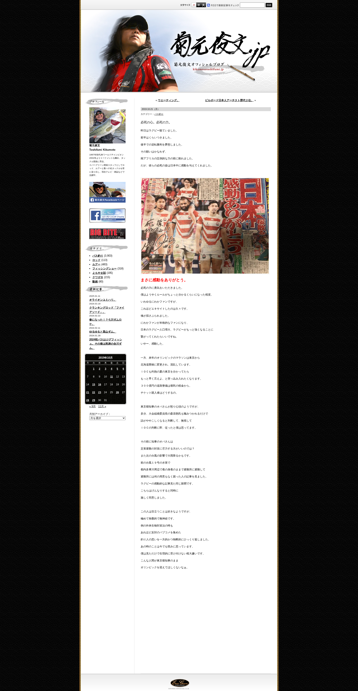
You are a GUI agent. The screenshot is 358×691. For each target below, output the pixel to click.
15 (93, 384)
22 (93, 392)
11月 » (102, 406)
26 (117, 392)
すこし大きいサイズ (198, 4)
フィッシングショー (104, 268)
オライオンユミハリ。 (102, 299)
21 (87, 392)
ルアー (96, 264)
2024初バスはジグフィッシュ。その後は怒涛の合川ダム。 (105, 344)
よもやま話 (99, 272)
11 (111, 376)
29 (93, 400)
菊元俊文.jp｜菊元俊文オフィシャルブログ (179, 51)
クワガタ (97, 277)
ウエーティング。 (168, 100)
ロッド (96, 260)
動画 (95, 281)
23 (99, 392)
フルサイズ (203, 4)
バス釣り (97, 255)
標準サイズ (193, 4)
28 (87, 400)
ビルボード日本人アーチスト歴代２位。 (229, 100)
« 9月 (92, 406)
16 (99, 384)
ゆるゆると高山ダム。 (102, 331)
